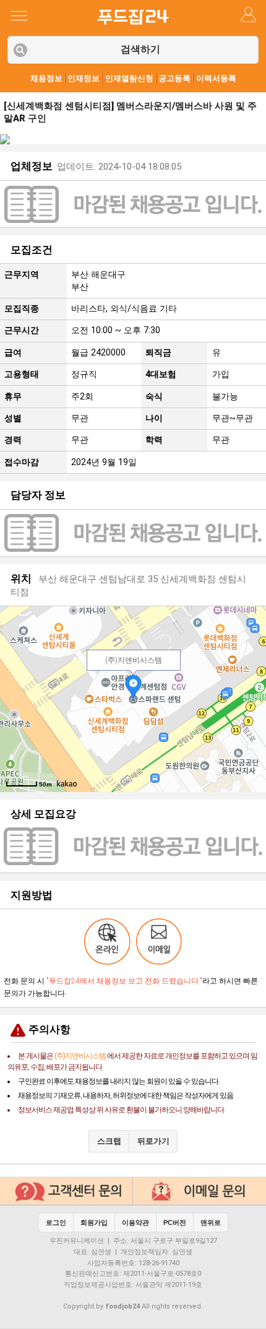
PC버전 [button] (174, 1222)
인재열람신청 (129, 78)
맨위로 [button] (210, 1222)
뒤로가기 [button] (153, 1141)
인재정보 (83, 78)
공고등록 (174, 78)
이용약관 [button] (135, 1222)
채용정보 (46, 78)
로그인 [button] (56, 1222)
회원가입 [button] (94, 1222)
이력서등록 (216, 78)
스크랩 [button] (109, 1141)
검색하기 (140, 49)
